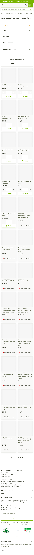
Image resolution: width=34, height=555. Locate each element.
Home (2, 13)
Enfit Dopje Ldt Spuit (24, 86)
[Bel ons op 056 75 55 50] (26, 5)
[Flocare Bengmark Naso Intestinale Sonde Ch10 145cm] (25, 364)
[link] (13, 460)
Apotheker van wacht (7, 502)
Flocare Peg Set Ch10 (8, 281)
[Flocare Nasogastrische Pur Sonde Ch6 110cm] (8, 299)
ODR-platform (5, 546)
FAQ (2, 493)
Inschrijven (17, 519)
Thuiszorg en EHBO (11, 13)
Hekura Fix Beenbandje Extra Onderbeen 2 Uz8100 (24, 440)
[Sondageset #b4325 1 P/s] (8, 139)
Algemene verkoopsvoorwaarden (9, 544)
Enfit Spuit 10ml (6, 118)
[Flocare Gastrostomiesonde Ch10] (25, 237)
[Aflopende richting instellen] (24, 63)
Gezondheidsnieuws (21, 500)
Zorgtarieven (25, 502)
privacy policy (25, 524)
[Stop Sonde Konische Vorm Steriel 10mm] (25, 139)
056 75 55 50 (10, 480)
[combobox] (15, 9)
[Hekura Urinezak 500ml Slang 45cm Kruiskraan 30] (25, 331)
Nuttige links (11, 500)
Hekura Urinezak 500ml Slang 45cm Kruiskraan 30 (24, 343)
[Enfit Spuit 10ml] (8, 107)
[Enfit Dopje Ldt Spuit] (25, 75)
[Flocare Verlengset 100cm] (8, 364)
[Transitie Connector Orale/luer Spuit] (8, 237)
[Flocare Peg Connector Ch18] (8, 331)
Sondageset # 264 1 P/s (25, 281)
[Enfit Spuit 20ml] (8, 75)
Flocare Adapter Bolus (24, 407)
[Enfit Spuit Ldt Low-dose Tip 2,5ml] (25, 107)
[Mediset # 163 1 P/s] (8, 428)
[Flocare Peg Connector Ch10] (25, 172)
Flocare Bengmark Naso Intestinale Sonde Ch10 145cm (25, 376)
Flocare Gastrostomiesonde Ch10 (24, 249)
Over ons (4, 500)
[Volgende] (21, 460)
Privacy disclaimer (23, 544)
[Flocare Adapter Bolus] (25, 397)
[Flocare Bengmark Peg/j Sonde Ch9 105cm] (25, 299)
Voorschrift (17, 502)
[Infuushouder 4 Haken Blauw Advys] (8, 204)
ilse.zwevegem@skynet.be (16, 481)
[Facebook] (17, 537)
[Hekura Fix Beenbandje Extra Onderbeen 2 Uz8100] (25, 428)
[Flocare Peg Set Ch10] (8, 270)
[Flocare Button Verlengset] (8, 172)
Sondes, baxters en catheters (25, 13)
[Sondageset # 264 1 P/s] (25, 270)
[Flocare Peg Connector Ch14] (8, 397)
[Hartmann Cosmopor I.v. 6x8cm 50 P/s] (25, 204)
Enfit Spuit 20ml (6, 86)
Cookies (30, 544)
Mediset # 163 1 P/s (7, 439)
